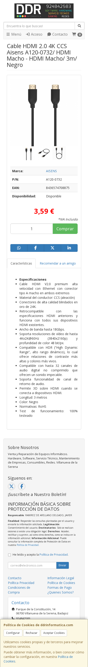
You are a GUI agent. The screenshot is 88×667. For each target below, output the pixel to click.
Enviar (62, 565)
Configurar (13, 633)
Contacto (59, 34)
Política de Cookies (61, 583)
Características (21, 263)
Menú (15, 34)
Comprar (65, 228)
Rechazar (31, 633)
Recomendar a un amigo (58, 263)
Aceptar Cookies (54, 633)
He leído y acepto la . (40, 555)
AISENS (51, 171)
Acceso (36, 34)
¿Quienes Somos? (60, 592)
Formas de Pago (59, 587)
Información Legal (60, 578)
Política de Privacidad (28, 545)
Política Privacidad (21, 583)
